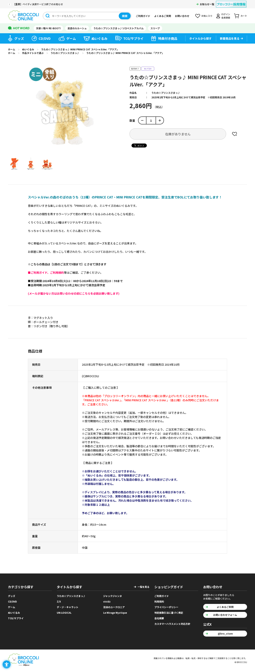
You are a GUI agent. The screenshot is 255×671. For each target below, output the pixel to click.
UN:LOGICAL (64, 612)
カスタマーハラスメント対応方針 (172, 623)
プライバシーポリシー (166, 607)
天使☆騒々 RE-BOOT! (48, 28)
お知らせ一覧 (207, 4)
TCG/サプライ (133, 38)
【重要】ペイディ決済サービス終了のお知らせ (38, 4)
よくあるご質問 (162, 16)
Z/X (59, 601)
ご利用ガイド (143, 16)
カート (243, 15)
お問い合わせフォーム (225, 614)
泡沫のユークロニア (114, 607)
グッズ (19, 38)
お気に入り (206, 15)
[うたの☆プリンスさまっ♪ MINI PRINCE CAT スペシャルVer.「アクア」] (14, 163)
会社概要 (159, 618)
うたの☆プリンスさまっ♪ (165, 92)
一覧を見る (143, 586)
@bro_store (225, 633)
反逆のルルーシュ (77, 28)
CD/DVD (45, 38)
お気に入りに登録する (234, 134)
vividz (107, 601)
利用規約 (159, 601)
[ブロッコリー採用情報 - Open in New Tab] (231, 1)
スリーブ (155, 28)
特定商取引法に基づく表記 (168, 612)
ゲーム (71, 38)
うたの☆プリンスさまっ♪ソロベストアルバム (118, 28)
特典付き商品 (167, 38)
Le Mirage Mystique (115, 612)
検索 (125, 16)
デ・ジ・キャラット (67, 607)
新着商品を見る (229, 38)
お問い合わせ (182, 16)
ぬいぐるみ (99, 38)
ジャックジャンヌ (112, 596)
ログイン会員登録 (225, 16)
